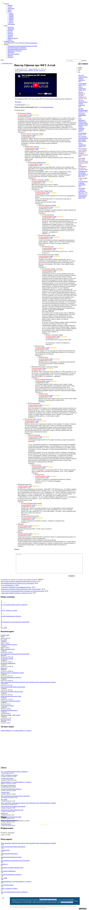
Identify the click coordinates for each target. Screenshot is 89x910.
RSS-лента (11, 52)
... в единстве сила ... (7, 63)
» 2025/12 (11, 21)
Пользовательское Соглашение (17, 47)
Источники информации (82, 114)
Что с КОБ (4, 627)
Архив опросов (44, 824)
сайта (52, 905)
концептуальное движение (26, 70)
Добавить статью (9, 41)
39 (12, 657)
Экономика (11, 29)
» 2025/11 (10, 22)
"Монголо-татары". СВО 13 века (10, 715)
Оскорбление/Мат (23, 115)
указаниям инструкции (67, 902)
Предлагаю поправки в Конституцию (12, 691)
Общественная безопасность (9, 710)
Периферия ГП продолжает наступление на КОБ (83, 174)
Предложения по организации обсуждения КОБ (83, 139)
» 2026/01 (11, 19)
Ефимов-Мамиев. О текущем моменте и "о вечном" (82, 95)
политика (35, 70)
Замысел (10, 36)
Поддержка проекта (13, 54)
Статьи (10, 7)
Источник (18, 102)
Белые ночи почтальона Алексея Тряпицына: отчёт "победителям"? (21, 589)
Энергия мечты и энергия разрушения (83, 183)
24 (11, 680)
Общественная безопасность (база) (82, 196)
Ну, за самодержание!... (8, 585)
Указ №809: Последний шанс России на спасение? (83, 160)
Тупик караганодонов (7, 705)
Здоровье (10, 35)
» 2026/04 (11, 14)
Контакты (10, 57)
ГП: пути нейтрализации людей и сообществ (82, 78)
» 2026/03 (11, 16)
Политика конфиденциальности (17, 49)
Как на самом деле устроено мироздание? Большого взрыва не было (83, 151)
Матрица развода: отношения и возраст (12, 672)
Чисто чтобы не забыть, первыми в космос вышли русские (18, 581)
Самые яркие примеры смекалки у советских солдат (16, 593)
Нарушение (35, 115)
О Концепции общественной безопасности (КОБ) (22, 46)
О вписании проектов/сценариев (10, 701)
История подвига (6, 719)
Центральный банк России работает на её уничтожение (17, 583)
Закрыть (16, 549)
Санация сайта (5, 635)
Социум (10, 32)
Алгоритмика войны (7, 658)
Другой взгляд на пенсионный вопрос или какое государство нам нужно (22, 591)
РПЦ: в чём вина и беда (8, 649)
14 (11, 676)
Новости (10, 5)
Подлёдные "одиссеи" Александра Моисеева (81, 190)
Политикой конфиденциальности (48, 899)
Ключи (10, 40)
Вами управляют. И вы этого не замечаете (82, 167)
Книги (10, 10)
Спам (30, 115)
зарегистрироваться (31, 43)
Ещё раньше (11, 24)
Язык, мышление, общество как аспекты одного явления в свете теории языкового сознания (83, 124)
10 (12, 666)
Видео (9, 11)
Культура (10, 33)
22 (11, 685)
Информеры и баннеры (14, 50)
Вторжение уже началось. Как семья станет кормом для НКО (19, 579)
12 (12, 671)
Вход (2, 60)
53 (11, 694)
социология (42, 70)
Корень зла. (4, 668)
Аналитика (11, 8)
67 (9, 638)
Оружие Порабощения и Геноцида (83, 110)
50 (10, 718)
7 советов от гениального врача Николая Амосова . (16, 587)
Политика (11, 27)
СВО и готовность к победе (82, 88)
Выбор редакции (13, 38)
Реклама (10, 55)
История (10, 30)
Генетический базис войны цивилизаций (13, 687)
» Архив (10, 13)
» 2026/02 (11, 18)
